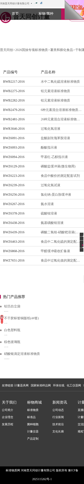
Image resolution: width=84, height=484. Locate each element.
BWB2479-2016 (14, 110)
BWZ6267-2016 (13, 204)
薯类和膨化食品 (61, 50)
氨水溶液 (47, 204)
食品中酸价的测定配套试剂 (60, 175)
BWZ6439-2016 (13, 232)
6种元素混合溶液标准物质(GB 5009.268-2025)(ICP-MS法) (61, 110)
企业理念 (7, 417)
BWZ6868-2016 (13, 251)
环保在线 (58, 385)
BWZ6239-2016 (13, 185)
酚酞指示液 (49, 147)
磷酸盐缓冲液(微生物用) (58, 166)
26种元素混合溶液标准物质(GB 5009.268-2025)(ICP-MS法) (61, 119)
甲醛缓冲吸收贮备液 (55, 251)
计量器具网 (21, 385)
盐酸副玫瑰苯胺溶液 (55, 138)
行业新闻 (58, 417)
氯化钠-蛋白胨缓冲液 (56, 194)
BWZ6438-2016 (13, 223)
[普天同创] (2, 319)
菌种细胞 (33, 424)
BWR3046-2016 (14, 128)
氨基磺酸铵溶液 (52, 223)
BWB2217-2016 (14, 81)
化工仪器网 (74, 385)
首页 (15, 14)
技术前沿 (58, 424)
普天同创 (6, 50)
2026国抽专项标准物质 (31, 50)
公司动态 (58, 410)
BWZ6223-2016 (13, 175)
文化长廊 (58, 431)
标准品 (31, 417)
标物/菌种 (46, 14)
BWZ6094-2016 (13, 157)
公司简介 (7, 410)
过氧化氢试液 (50, 185)
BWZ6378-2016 (13, 213)
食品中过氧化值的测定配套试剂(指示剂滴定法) (61, 260)
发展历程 (7, 424)
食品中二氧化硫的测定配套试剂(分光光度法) (61, 241)
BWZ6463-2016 (13, 241)
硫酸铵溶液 (49, 213)
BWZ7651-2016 (13, 260)
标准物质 (33, 410)
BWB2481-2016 (14, 119)
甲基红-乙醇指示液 (54, 157)
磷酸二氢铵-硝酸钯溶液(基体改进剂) (61, 232)
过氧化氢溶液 (50, 128)
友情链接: (8, 385)
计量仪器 (33, 431)
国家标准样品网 (41, 385)
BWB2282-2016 (14, 100)
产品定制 (33, 438)
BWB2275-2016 (14, 91)
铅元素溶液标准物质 (55, 91)
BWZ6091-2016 (13, 138)
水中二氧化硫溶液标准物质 (60, 81)
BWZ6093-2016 (13, 147)
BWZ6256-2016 (13, 194)
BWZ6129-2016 (13, 166)
